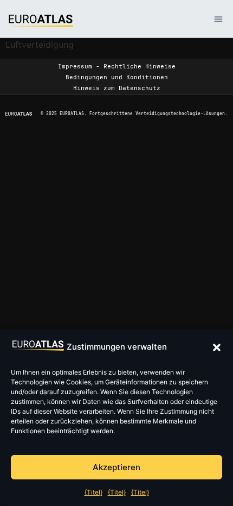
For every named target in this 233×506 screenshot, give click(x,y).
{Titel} (93, 492)
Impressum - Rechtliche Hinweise (117, 66)
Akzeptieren (116, 467)
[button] (216, 347)
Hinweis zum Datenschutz (116, 88)
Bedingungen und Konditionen (117, 77)
